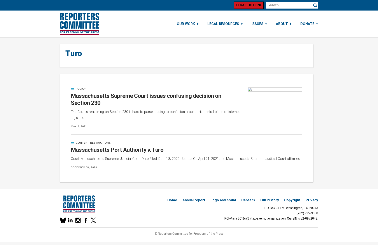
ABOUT (282, 24)
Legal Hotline (249, 5)
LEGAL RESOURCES (223, 24)
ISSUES (257, 24)
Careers (248, 200)
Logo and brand (223, 200)
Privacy (312, 200)
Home (172, 200)
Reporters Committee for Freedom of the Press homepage (79, 24)
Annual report (193, 200)
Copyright (292, 200)
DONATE (307, 24)
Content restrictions (91, 142)
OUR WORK (186, 24)
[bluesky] (62, 220)
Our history (269, 200)
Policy (81, 88)
